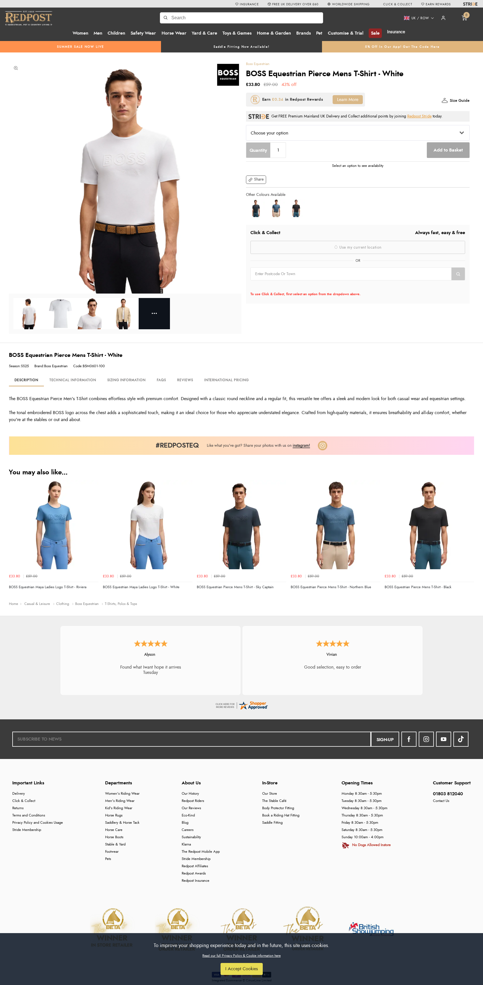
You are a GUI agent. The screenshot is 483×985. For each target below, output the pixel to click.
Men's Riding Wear (119, 801)
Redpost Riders (193, 801)
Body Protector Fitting (278, 808)
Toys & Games (237, 33)
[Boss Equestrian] (228, 74)
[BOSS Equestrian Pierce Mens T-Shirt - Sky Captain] (256, 208)
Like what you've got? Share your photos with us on (258, 445)
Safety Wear (143, 33)
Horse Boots (114, 837)
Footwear (112, 852)
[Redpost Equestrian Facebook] (408, 739)
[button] (416, 18)
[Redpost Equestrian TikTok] (460, 739)
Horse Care (113, 830)
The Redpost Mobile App (201, 852)
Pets (108, 859)
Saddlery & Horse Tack (122, 823)
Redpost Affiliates (195, 866)
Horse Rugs (113, 815)
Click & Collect (23, 801)
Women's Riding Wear (122, 794)
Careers (187, 830)
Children (116, 33)
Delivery (18, 794)
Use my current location (360, 247)
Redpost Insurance (195, 881)
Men (98, 33)
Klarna (186, 844)
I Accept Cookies (241, 969)
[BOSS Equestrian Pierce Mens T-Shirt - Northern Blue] (276, 208)
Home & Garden (274, 33)
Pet (319, 33)
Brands (303, 33)
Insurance (396, 32)
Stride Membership (26, 830)
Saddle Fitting (272, 823)
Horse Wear (174, 33)
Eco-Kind (188, 815)
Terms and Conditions (28, 815)
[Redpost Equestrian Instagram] (426, 739)
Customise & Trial (345, 33)
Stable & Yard (115, 844)
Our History (190, 794)
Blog (185, 823)
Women (80, 33)
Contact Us (441, 801)
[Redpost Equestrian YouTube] (443, 739)
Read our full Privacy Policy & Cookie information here (241, 955)
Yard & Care (204, 33)
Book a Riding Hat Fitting (280, 815)
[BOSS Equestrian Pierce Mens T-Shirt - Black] (296, 208)
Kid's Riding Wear (118, 808)
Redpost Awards (194, 873)
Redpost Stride (419, 116)
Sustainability (191, 837)
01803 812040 (448, 794)
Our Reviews (191, 808)
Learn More (347, 99)
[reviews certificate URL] (241, 704)
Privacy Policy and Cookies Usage (37, 823)
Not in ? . (286, 286)
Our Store (269, 794)
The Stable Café (274, 801)
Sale (375, 33)
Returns (17, 808)
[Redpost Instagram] (322, 445)
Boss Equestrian (257, 64)
